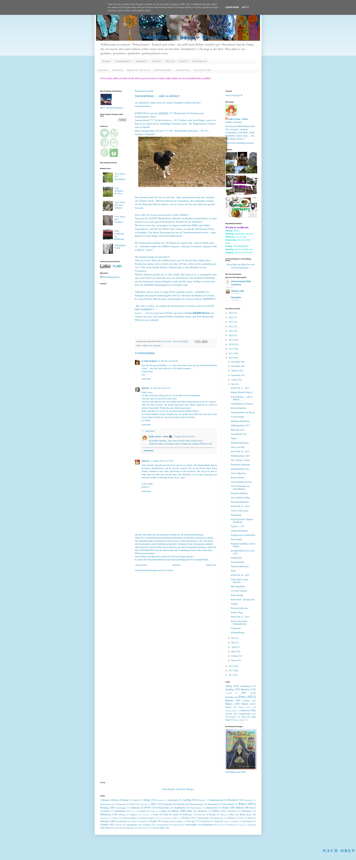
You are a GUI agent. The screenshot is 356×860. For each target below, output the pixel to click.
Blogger (190, 789)
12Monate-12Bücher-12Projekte (114, 799)
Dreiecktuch (213, 804)
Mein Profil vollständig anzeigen (239, 142)
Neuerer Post (141, 564)
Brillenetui (121, 804)
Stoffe (241, 818)
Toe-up (190, 821)
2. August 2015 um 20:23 (184, 436)
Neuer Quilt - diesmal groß (242, 599)
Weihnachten (207, 824)
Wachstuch (177, 824)
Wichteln (230, 824)
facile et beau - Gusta (158, 436)
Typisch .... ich (237, 526)
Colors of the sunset (239, 510)
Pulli (166, 814)
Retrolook (201, 814)
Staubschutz (236, 514)
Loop (153, 811)
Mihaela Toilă (237, 290)
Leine (133, 811)
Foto (150, 345)
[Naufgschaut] (241, 172)
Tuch (217, 821)
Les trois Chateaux (239, 590)
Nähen (245, 703)
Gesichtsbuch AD (239, 434)
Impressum (103, 70)
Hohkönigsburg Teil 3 (240, 425)
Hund (225, 807)
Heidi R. (145, 388)
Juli (233, 384)
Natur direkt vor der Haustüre (239, 580)
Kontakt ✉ (183, 61)
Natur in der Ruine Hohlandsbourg (239, 622)
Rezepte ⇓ (156, 61)
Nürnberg (105, 814)
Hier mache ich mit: (202, 70)
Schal (115, 818)
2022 (231, 326)
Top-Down (205, 821)
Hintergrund (211, 807)
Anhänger (160, 800)
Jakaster (146, 460)
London (246, 700)
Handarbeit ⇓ (141, 61)
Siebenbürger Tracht (120, 246)
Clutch (132, 804)
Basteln (245, 689)
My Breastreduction (162, 70)
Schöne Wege (237, 612)
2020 (231, 335)
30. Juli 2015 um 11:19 (160, 388)
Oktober (235, 370)
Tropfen (234, 603)
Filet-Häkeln (228, 804)
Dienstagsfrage (196, 804)
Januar (234, 660)
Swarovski (121, 821)
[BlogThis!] (198, 341)
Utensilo (118, 824)
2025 (231, 317)
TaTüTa (143, 821)
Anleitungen (245, 686)
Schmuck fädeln (231, 710)
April (233, 646)
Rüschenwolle (105, 818)
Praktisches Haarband (240, 464)
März (233, 651)
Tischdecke (178, 821)
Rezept (228, 707)
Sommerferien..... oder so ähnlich (242, 398)
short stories (239, 720)
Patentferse (145, 814)
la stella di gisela (149, 360)
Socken (186, 817)
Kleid (107, 810)
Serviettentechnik (164, 818)
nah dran (118, 827)
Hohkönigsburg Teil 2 (240, 455)
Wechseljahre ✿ (200, 61)
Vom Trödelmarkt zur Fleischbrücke (240, 487)
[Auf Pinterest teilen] (206, 341)
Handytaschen (196, 807)
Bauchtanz (248, 800)
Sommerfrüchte (237, 561)
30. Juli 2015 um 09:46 (167, 360)
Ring (223, 814)
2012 (231, 674)
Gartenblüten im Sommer (242, 403)
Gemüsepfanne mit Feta (241, 481)
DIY (244, 692)
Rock (232, 814)
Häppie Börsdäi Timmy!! (242, 392)
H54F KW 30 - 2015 (240, 451)
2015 (231, 357)
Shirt (175, 818)
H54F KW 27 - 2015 (240, 616)
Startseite (106, 61)
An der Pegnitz (237, 416)
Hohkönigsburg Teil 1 (240, 468)
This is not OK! (238, 447)
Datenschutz (117, 70)
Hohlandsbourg (237, 632)
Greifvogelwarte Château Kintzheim (242, 520)
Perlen (156, 814)
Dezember (236, 361)
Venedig (146, 824)
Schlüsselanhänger (129, 818)
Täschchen (247, 821)
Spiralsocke (218, 818)
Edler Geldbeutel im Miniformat (119, 234)
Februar (235, 655)
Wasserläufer (236, 539)
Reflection (187, 814)
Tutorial (235, 821)
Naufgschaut (236, 557)
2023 (231, 321)
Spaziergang (203, 817)
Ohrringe (121, 814)
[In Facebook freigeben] (203, 341)
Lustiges (162, 810)
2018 (231, 344)
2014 (231, 665)
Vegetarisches (245, 713)
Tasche (153, 821)
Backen (201, 800)
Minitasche (202, 810)
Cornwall (228, 693)
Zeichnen (241, 825)
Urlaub (104, 824)
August (234, 379)
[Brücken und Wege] (241, 194)
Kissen (253, 807)
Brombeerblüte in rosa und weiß (242, 552)
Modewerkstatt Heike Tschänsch (241, 283)
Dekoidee (229, 697)
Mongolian (236, 297)
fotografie (157, 345)
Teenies (228, 713)
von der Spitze (158, 827)
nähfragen (130, 827)
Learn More (232, 7)
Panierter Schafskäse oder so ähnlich (243, 545)
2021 (231, 330)
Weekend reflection (239, 608)
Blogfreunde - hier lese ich (138, 70)
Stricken (244, 710)
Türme (234, 438)
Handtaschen (180, 807)
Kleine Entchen (237, 477)
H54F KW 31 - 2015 (240, 387)
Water (233, 570)
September (236, 375)
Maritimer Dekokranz (240, 421)
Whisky (221, 825)
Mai (233, 642)
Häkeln (229, 700)
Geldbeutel (134, 807)
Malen (189, 810)
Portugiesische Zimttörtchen (243, 534)
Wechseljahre (230, 716)
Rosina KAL (245, 707)
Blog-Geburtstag (106, 804)
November (236, 366)
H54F (147, 807)
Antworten (146, 378)
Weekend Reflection (240, 442)
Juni (233, 637)
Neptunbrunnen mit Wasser (243, 412)
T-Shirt (133, 821)
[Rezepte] (241, 216)
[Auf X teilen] (201, 341)
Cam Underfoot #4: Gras (118, 191)
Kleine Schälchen (238, 407)
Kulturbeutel (120, 810)
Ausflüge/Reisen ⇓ (123, 61)
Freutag (104, 807)
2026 (231, 312)
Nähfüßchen (232, 811)
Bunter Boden (237, 595)
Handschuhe (163, 807)
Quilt (175, 814)
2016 (231, 353)
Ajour (135, 799)
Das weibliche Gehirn (240, 497)
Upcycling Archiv (183, 70)
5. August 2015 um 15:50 (161, 460)
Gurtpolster (236, 628)
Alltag (144, 345)
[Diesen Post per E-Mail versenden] (195, 341)
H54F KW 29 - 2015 (240, 506)
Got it (245, 7)
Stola (249, 817)
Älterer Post (211, 564)
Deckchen (167, 804)
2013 (231, 670)
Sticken (230, 817)
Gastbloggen (121, 807)
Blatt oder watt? (238, 429)
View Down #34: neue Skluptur (119, 205)
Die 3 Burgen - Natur (240, 460)
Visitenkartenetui (162, 824)
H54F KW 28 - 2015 (240, 575)
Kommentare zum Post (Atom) (159, 570)
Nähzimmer (246, 810)
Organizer (133, 814)
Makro (229, 703)
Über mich (170, 61)
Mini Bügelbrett (238, 586)
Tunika (226, 821)
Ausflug (229, 689)
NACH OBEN (339, 850)
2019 (231, 339)
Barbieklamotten (216, 799)
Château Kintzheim (239, 530)
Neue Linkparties (238, 473)
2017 (231, 348)
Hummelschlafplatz (239, 493)
